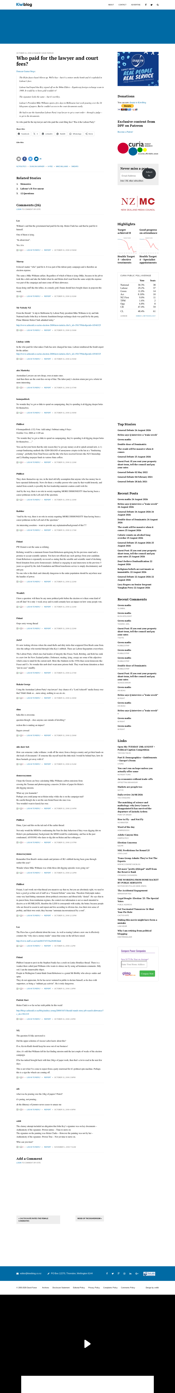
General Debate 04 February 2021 (135, 476)
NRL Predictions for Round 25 (134, 850)
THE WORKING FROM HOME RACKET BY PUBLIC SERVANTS (138, 881)
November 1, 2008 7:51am (65, 1147)
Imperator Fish (124, 894)
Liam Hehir (122, 926)
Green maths (124, 439)
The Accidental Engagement (133, 890)
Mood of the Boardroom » (90, 1218)
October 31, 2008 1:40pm (64, 1019)
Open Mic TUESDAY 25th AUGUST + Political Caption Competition (136, 748)
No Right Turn (124, 775)
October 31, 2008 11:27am (65, 673)
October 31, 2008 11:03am (65, 330)
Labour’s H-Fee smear (32, 188)
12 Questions (27, 193)
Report (47, 250)
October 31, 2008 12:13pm (65, 873)
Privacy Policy (94, 1288)
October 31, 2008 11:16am (65, 500)
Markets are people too (130, 786)
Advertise (135, 5)
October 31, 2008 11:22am (65, 582)
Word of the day (126, 826)
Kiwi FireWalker (125, 937)
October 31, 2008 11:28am (65, 698)
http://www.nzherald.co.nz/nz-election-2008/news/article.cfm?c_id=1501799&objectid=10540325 (58, 325)
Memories (25, 183)
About (111, 5)
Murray (20, 261)
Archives (45, 1288)
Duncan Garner (37, 166)
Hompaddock (123, 830)
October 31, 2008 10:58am (65, 250)
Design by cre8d (152, 1288)
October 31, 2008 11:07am (65, 388)
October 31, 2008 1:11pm (64, 946)
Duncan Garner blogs (25, 71)
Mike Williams (62, 166)
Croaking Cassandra (127, 875)
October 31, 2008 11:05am (65, 359)
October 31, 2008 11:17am (65, 530)
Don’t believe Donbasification (133, 561)
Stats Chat (122, 854)
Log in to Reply (33, 250)
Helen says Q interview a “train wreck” (138, 503)
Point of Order (125, 815)
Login (18, 209)
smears (74, 166)
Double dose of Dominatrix (132, 444)
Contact (122, 5)
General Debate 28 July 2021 (132, 481)
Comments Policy (128, 1288)
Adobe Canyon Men (128, 834)
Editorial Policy (79, 1288)
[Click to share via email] (18, 159)
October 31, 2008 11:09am (65, 413)
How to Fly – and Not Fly (130, 819)
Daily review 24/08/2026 (130, 794)
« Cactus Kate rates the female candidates (33, 1220)
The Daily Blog (124, 753)
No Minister (123, 823)
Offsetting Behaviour (128, 782)
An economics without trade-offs (135, 779)
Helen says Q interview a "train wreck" (138, 434)
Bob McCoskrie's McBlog (129, 864)
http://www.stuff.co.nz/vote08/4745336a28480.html (38, 940)
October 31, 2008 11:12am (65, 462)
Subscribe (149, 173)
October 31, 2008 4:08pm (64, 1110)
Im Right (121, 698)
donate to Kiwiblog (137, 102)
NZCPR (120, 846)
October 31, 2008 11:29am (65, 735)
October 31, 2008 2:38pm (64, 1077)
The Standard (124, 798)
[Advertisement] (60, 1189)
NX (18, 1030)
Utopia (121, 764)
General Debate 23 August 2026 (134, 456)
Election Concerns (127, 842)
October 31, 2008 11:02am (65, 296)
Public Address (125, 905)
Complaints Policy (110, 1288)
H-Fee (50, 166)
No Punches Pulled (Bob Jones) (132, 886)
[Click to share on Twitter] (30, 159)
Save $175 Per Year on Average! (135, 959)
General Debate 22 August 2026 (134, 576)
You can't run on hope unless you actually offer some (135, 770)
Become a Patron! (125, 131)
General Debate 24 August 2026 (134, 430)
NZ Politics (21, 166)
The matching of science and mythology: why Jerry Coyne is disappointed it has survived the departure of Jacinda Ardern (134, 807)
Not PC (121, 790)
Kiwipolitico (123, 838)
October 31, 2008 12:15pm (65, 916)
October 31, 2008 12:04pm (65, 808)
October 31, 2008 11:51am (65, 764)
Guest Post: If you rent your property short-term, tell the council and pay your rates (137, 464)
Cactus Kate (123, 915)
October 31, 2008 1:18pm (64, 989)
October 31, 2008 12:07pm (65, 843)
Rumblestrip (123, 646)
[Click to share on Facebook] (24, 159)
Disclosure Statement (61, 1288)
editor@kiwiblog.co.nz (30, 1273)
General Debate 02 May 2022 (133, 472)
